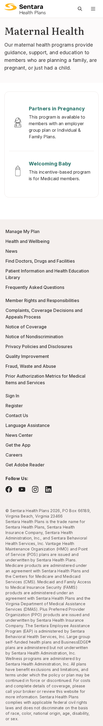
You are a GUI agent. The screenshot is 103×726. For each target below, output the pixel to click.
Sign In (12, 395)
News (11, 251)
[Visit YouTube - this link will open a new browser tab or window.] (22, 489)
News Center (19, 435)
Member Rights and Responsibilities (42, 300)
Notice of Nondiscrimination (34, 336)
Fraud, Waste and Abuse (30, 366)
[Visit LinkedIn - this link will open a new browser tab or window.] (48, 489)
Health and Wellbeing (27, 241)
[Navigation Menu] (93, 8)
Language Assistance (27, 425)
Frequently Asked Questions (34, 287)
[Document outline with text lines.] (25, 8)
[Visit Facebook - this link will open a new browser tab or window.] (8, 489)
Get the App (17, 445)
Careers (13, 455)
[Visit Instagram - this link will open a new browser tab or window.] (35, 489)
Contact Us (16, 415)
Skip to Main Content (8, 8)
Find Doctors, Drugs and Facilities (40, 261)
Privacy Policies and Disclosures (38, 346)
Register (14, 405)
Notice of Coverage (26, 326)
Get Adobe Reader (24, 464)
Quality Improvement (27, 356)
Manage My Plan (22, 231)
